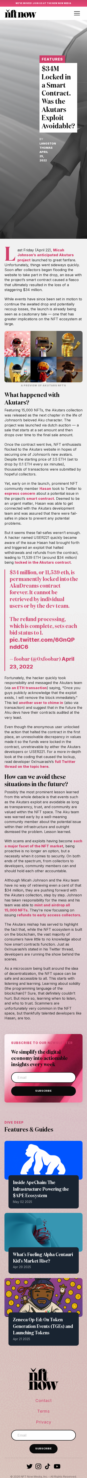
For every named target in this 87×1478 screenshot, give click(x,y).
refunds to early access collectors (48, 915)
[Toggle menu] (76, 13)
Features (52, 59)
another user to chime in (41, 702)
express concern (19, 493)
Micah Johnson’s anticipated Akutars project (45, 255)
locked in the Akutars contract (43, 562)
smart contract (40, 498)
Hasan (45, 488)
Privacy (43, 1422)
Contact (43, 1400)
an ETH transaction (29, 688)
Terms (43, 1411)
